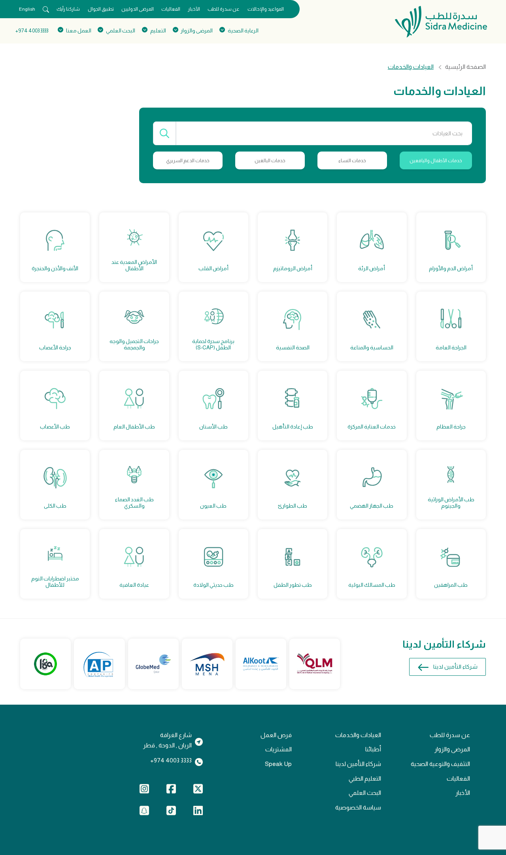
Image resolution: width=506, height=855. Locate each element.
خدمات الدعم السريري (188, 160)
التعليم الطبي (365, 778)
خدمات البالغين (270, 160)
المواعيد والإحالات (265, 9)
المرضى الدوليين (137, 9)
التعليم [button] (158, 31)
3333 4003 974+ (31, 31)
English (27, 9)
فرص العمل (276, 735)
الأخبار (194, 9)
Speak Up (278, 763)
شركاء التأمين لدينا (455, 667)
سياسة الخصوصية (358, 807)
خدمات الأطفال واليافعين (436, 160)
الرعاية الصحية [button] (243, 31)
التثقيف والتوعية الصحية (440, 763)
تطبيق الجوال (101, 9)
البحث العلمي (365, 792)
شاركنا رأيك (68, 9)
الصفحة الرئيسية (465, 67)
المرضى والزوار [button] (197, 31)
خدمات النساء (352, 160)
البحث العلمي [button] (120, 31)
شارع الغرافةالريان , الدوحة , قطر (167, 740)
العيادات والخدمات (358, 735)
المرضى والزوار (452, 749)
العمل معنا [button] (78, 31)
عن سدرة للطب (224, 9)
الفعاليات (170, 9)
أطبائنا (373, 749)
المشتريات (278, 749)
